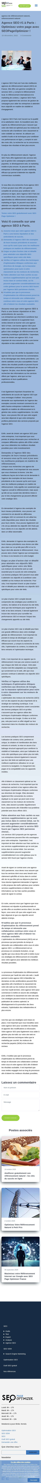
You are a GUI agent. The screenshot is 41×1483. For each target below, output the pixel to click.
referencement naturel (10, 18)
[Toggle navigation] (36, 5)
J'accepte (33, 1480)
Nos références (9, 1371)
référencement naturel (19, 155)
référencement (14, 95)
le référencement (28, 92)
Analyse (8, 1340)
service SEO (32, 826)
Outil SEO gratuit (24, 6)
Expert (8, 1337)
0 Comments (25, 35)
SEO (11, 83)
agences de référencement (12, 86)
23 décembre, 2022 (10, 35)
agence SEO (33, 185)
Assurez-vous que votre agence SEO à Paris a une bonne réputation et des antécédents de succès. (19, 234)
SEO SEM (7, 1349)
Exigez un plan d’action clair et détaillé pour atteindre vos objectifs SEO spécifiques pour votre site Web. (19, 254)
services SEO (6, 92)
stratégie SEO (11, 499)
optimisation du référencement (18, 925)
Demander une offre (9, 1442)
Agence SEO (10, 1343)
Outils (7, 1331)
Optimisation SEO (10, 1360)
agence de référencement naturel (15, 16)
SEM (19, 1043)
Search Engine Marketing (15, 1354)
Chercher (33, 1452)
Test (7, 1334)
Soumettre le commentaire (10, 1117)
